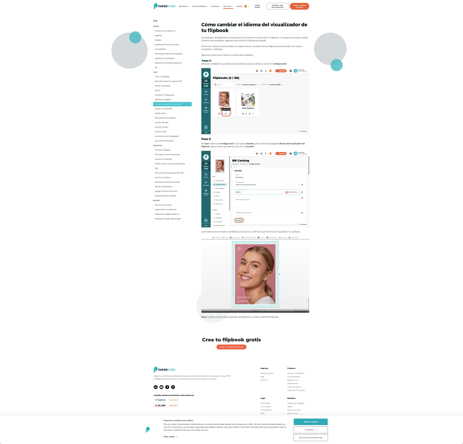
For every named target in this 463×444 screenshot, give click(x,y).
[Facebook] (167, 387)
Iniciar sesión (257, 6)
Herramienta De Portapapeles (167, 136)
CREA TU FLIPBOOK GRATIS (231, 347)
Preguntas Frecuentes (296, 390)
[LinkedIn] (156, 387)
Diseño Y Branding (162, 86)
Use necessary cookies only (310, 438)
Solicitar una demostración (277, 6)
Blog (262, 377)
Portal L (264, 403)
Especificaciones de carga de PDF (168, 81)
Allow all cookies (311, 422)
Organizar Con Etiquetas (165, 58)
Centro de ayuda (294, 387)
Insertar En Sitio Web (163, 159)
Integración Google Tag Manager (168, 218)
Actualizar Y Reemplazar (165, 95)
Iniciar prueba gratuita (299, 6)
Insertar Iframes (161, 127)
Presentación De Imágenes (165, 118)
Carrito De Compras (163, 177)
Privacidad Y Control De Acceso (167, 154)
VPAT (262, 413)
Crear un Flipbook (162, 76)
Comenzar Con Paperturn (165, 31)
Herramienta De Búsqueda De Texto (169, 173)
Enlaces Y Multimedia (163, 109)
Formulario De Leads (163, 205)
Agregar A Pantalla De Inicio (166, 191)
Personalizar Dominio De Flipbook (168, 54)
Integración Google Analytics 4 (167, 214)
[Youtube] (161, 387)
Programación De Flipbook (165, 196)
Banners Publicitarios (163, 186)
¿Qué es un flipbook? (295, 373)
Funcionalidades (294, 377)
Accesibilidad (160, 49)
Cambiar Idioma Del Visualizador (168, 104)
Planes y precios (267, 373)
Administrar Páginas (163, 99)
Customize (309, 430)
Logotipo (158, 35)
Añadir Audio (160, 113)
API (156, 67)
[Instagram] (173, 387)
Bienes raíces (292, 413)
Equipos (158, 40)
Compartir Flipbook (162, 150)
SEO (156, 168)
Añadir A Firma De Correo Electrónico (170, 164)
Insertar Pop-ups (161, 122)
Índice (157, 90)
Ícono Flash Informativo (164, 141)
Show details (169, 437)
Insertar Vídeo (160, 131)
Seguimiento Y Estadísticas (166, 209)
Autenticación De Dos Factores (167, 44)
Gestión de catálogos (295, 403)
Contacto (264, 380)
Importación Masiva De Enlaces (167, 182)
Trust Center (266, 406)
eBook (289, 406)
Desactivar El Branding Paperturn (168, 63)
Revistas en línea (294, 410)
